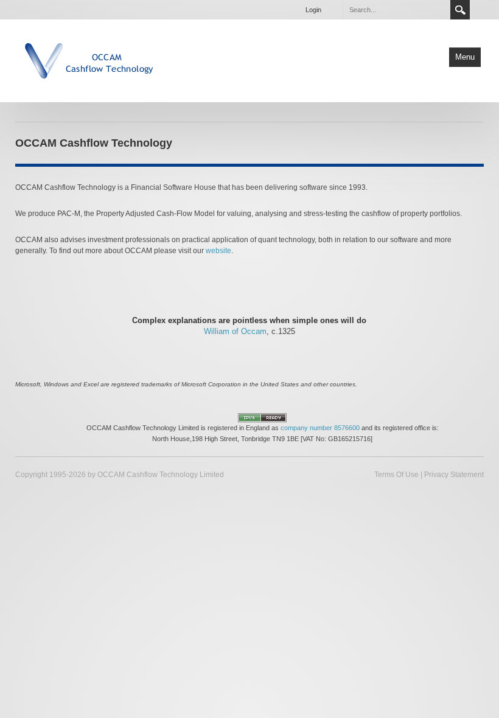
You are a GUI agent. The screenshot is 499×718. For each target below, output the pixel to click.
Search (460, 9)
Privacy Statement (454, 474)
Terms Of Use (396, 474)
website (218, 250)
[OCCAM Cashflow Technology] (90, 59)
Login (313, 9)
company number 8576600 (320, 427)
